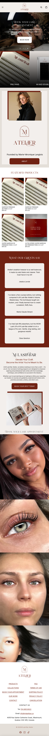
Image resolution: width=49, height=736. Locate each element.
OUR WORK (13, 696)
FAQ (35, 684)
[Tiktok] (28, 732)
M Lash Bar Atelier (27, 727)
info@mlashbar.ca (27, 713)
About (24, 161)
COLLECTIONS (13, 688)
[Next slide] (46, 31)
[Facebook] (20, 732)
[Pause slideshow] (20, 48)
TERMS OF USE (36, 688)
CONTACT (13, 700)
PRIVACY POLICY (36, 696)
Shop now (32, 35)
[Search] (41, 7)
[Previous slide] (2, 31)
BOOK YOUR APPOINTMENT (13, 692)
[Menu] (2, 7)
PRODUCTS (13, 684)
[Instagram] (24, 732)
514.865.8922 (26, 709)
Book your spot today (24, 386)
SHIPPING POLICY (36, 692)
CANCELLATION (36, 700)
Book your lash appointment (24, 431)
